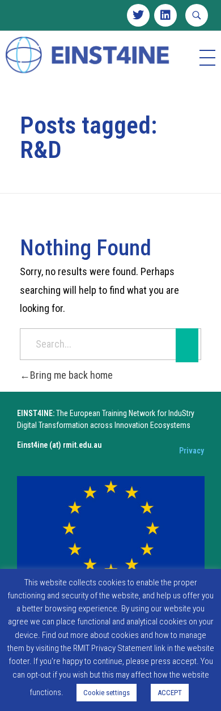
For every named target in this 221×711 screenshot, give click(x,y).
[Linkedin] (165, 15)
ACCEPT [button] (170, 692)
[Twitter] (138, 15)
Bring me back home (71, 375)
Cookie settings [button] (106, 692)
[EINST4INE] (88, 56)
